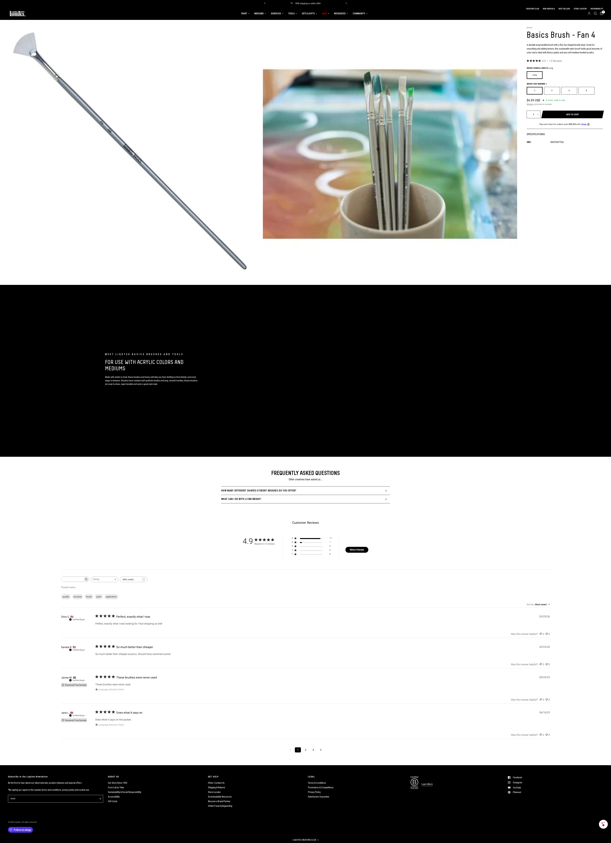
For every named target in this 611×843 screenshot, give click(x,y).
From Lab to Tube (116, 787)
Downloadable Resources (220, 796)
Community (359, 13)
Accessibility (113, 796)
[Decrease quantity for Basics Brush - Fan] (529, 114)
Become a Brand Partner (219, 801)
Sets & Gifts (308, 13)
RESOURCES (340, 13)
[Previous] (265, 3)
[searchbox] (72, 579)
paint (98, 596)
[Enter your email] (100, 799)
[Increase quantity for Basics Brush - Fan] (538, 114)
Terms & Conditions (317, 782)
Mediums (259, 13)
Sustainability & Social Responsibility (124, 792)
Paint (244, 13)
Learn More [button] (427, 784)
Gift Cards (112, 801)
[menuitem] (245, 13)
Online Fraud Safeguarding (220, 805)
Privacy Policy (314, 792)
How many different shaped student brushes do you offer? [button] (258, 490)
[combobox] (104, 579)
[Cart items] (600, 13)
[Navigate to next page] (321, 749)
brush (89, 596)
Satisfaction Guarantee (318, 796)
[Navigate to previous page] (290, 749)
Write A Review (357, 549)
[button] (305, 840)
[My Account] (589, 13)
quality (66, 596)
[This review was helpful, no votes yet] (541, 634)
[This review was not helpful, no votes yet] (546, 634)
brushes (78, 596)
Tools (291, 13)
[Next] (346, 3)
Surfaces (276, 13)
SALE (324, 13)
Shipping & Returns (216, 787)
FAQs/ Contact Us (216, 782)
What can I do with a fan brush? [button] (241, 499)
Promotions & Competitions (321, 787)
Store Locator (214, 792)
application (111, 596)
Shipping (530, 104)
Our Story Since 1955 (117, 782)
